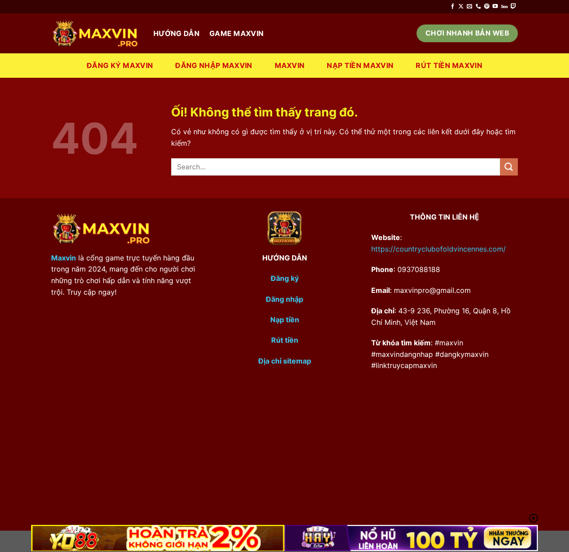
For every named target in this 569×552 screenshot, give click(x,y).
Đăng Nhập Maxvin (213, 65)
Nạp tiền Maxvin (360, 65)
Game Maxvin (236, 33)
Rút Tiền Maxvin (449, 65)
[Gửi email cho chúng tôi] (469, 7)
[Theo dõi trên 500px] (504, 7)
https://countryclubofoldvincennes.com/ (438, 248)
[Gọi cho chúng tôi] (478, 7)
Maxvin (290, 65)
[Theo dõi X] (461, 7)
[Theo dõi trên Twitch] (513, 7)
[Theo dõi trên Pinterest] (486, 7)
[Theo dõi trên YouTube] (495, 7)
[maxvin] (95, 33)
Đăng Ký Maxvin (120, 65)
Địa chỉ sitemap (284, 360)
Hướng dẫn (176, 33)
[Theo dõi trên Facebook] (452, 7)
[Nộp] (509, 167)
